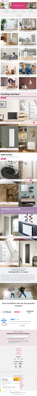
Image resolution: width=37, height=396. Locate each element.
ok (28, 336)
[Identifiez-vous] (32, 1)
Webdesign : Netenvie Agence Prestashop (18, 394)
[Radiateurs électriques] (9, 112)
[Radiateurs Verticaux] (9, 139)
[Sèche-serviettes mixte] (9, 253)
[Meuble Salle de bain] (9, 172)
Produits (18, 352)
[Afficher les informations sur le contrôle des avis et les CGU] (7, 323)
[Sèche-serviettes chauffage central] (9, 227)
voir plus (29, 321)
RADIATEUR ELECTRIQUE (18, 375)
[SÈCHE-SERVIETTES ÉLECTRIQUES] (27, 112)
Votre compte (18, 350)
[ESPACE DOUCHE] (27, 172)
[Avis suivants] (35, 321)
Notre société (18, 354)
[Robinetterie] (9, 195)
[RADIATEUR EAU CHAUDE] (27, 227)
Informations (18, 348)
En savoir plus (3, 97)
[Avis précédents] (9, 321)
